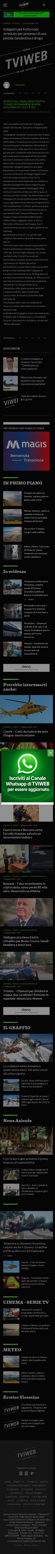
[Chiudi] (51, 752)
